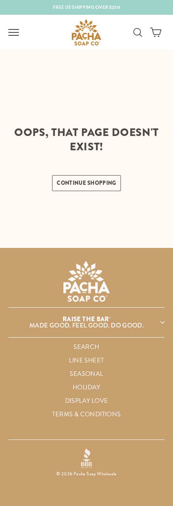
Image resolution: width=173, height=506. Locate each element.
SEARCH (86, 347)
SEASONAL (86, 373)
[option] (86, 7)
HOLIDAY (86, 387)
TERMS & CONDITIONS (86, 414)
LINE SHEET (86, 360)
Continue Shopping (86, 183)
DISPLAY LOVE (86, 400)
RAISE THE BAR (86, 322)
